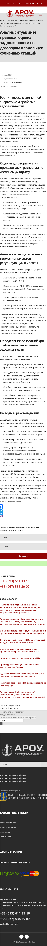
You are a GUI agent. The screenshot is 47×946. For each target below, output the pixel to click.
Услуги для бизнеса (8, 823)
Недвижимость (6, 837)
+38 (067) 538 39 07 (15, 586)
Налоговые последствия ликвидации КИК (20, 658)
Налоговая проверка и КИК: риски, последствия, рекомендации (23, 684)
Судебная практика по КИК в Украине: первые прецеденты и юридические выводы (22, 675)
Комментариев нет (9, 86)
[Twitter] (23, 513)
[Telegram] (23, 511)
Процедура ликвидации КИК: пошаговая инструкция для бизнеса (19, 665)
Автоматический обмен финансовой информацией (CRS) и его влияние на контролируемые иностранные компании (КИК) (22, 694)
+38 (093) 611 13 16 (33, 3)
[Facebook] (23, 505)
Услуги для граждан (8, 827)
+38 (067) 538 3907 (14, 3)
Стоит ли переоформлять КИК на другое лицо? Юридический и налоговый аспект (22, 641)
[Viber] (23, 516)
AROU (2, 20)
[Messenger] (23, 508)
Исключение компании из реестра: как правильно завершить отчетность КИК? (19, 650)
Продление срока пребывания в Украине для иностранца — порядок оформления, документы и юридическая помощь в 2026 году (22, 622)
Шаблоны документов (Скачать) (15, 862)
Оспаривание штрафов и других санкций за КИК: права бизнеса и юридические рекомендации (23, 632)
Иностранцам (5, 832)
